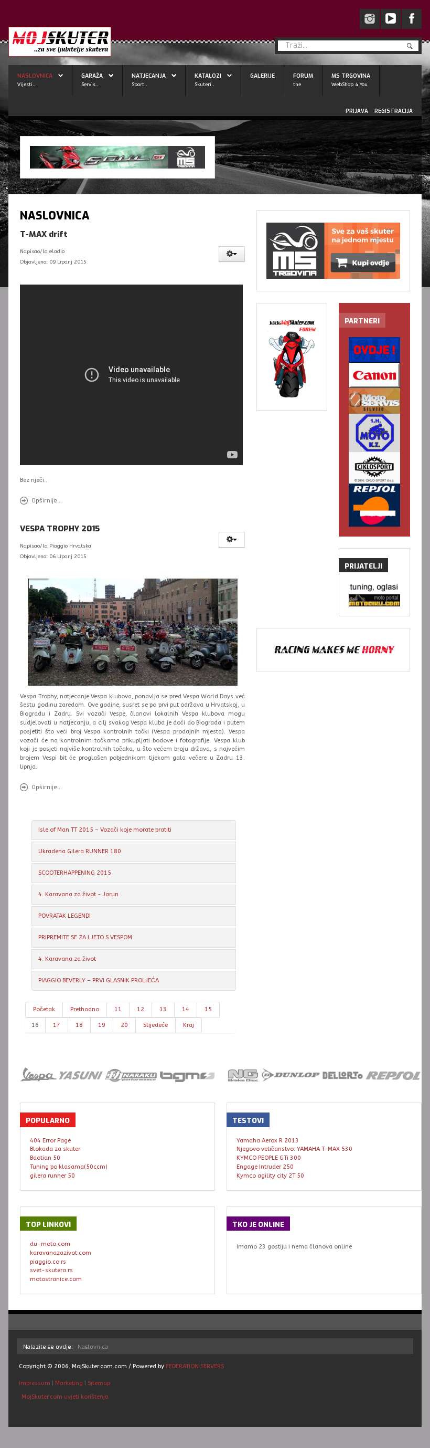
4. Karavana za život (67, 959)
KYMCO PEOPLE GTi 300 (268, 1158)
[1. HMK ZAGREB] (374, 433)
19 (101, 1025)
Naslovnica (34, 75)
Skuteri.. (204, 84)
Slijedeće (155, 1025)
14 (185, 1009)
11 (118, 1009)
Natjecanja (149, 75)
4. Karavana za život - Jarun (78, 894)
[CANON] (374, 375)
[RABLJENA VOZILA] (374, 350)
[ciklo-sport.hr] (374, 468)
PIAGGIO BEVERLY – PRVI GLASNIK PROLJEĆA (98, 980)
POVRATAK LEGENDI (64, 915)
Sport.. (139, 84)
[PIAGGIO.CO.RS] (374, 588)
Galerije (262, 75)
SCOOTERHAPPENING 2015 (74, 872)
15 (208, 1009)
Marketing (69, 1383)
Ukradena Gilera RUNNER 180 (79, 851)
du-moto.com (50, 1244)
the (297, 84)
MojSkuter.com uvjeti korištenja (64, 1396)
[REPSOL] (374, 505)
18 (79, 1025)
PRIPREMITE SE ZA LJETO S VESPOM (85, 937)
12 (140, 1009)
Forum (303, 75)
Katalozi (208, 75)
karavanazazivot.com (60, 1253)
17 (56, 1025)
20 (124, 1025)
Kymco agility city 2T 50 (270, 1175)
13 (163, 1009)
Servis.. (90, 84)
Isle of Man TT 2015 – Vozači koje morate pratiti (104, 829)
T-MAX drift (44, 234)
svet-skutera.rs (51, 1270)
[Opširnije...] (132, 631)
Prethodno (84, 1009)
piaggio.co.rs (48, 1261)
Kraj (188, 1025)
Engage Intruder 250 (265, 1166)
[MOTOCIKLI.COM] (374, 600)
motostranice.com (56, 1279)
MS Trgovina (350, 75)
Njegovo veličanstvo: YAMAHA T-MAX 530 (294, 1149)
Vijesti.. (26, 84)
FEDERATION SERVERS (195, 1366)
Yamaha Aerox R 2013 (267, 1140)
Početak (44, 1009)
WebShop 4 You (349, 84)
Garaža (92, 75)
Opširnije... (46, 501)
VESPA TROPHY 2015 (60, 528)
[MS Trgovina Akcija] (117, 157)
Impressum (35, 1383)
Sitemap (99, 1383)
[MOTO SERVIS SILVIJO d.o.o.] (374, 401)
